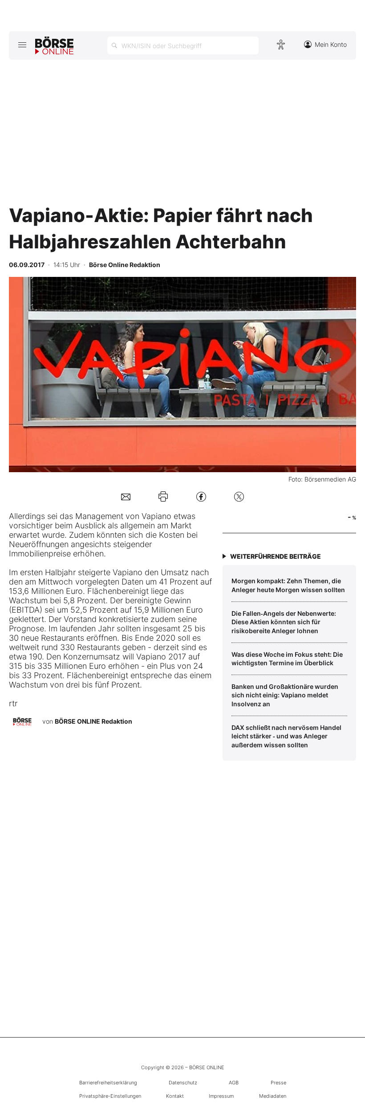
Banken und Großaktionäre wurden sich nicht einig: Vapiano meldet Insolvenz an (284, 695)
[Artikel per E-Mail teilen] (126, 496)
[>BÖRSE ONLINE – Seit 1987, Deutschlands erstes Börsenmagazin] (54, 45)
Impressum (221, 1096)
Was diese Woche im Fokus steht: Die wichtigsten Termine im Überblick (287, 659)
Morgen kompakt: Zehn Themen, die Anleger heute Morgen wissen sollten (288, 585)
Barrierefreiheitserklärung (108, 1082)
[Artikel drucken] (163, 496)
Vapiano (156, 516)
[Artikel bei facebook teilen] (201, 496)
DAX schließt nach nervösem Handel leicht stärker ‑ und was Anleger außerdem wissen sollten (286, 736)
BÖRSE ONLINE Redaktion (93, 721)
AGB (234, 1082)
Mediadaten (272, 1096)
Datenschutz (183, 1082)
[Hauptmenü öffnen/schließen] (22, 44)
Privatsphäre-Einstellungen (110, 1096)
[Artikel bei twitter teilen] (239, 496)
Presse (278, 1082)
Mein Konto (331, 44)
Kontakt (175, 1096)
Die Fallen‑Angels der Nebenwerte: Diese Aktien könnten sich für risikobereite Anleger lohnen (283, 622)
